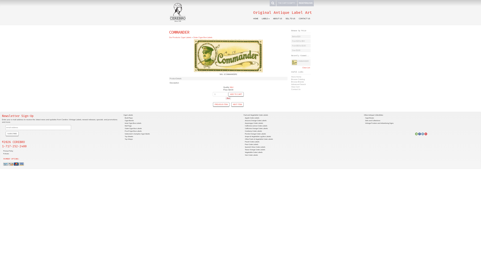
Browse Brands (297, 82)
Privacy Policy (8, 151)
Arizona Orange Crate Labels (256, 120)
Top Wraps (129, 139)
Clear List (306, 67)
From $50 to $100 (299, 46)
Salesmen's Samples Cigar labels (137, 134)
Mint (231, 87)
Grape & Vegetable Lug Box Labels (258, 136)
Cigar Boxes (369, 118)
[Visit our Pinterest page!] (426, 134)
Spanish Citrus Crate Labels (255, 147)
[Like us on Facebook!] (419, 134)
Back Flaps (129, 118)
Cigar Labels (128, 115)
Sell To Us (290, 18)
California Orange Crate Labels (256, 128)
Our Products (174, 37)
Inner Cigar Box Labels (133, 123)
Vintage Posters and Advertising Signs (379, 123)
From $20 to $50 (298, 41)
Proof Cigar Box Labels (133, 131)
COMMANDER (303, 61)
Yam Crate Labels (251, 155)
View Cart (295, 87)
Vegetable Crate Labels (254, 152)
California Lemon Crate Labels (256, 126)
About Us (277, 18)
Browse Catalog (298, 79)
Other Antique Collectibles (373, 115)
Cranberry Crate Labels (253, 131)
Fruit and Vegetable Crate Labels (256, 115)
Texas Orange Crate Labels (255, 150)
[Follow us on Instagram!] (422, 134)
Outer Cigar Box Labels (133, 128)
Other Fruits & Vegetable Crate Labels (259, 139)
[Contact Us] (416, 134)
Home (255, 18)
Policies (6, 154)
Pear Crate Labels (251, 144)
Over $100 (296, 50)
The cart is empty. (286, 3)
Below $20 (296, 37)
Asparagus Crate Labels (254, 123)
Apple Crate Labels (252, 118)
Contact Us (304, 18)
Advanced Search (298, 84)
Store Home (296, 77)
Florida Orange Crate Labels (255, 134)
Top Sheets (129, 136)
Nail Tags (128, 126)
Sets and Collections (372, 120)
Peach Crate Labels (252, 142)
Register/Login (306, 3)
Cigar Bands (129, 120)
